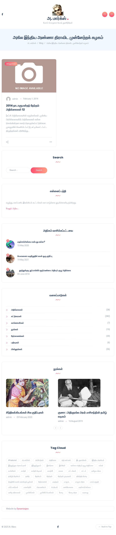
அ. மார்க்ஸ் (58, 18)
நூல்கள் (14, 329)
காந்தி (23, 471)
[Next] (60, 428)
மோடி (61, 493)
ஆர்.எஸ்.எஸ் (66, 460)
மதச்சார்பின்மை (85, 487)
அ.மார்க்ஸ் (26, 460)
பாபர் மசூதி (94, 482)
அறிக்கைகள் (17, 310)
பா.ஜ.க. (67, 482)
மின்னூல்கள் (11, 64)
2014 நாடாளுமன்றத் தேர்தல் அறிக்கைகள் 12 (22, 107)
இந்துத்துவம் (36, 466)
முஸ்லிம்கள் (30, 493)
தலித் (27, 476)
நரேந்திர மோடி (81, 476)
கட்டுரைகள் (16, 316)
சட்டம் (83, 471)
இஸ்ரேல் (62, 466)
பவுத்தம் (55, 482)
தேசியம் (38, 476)
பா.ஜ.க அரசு (79, 482)
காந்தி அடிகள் (36, 471)
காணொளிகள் (17, 323)
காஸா (61, 471)
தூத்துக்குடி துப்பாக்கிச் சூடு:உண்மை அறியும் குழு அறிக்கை (44, 270)
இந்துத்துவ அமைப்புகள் (17, 466)
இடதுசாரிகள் (81, 460)
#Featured (12, 460)
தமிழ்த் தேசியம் (14, 476)
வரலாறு (85, 493)
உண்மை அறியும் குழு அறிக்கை (82, 466)
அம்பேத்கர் (39, 460)
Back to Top (106, 527)
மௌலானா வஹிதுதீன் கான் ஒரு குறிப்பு (34, 256)
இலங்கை (50, 466)
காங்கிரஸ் (12, 471)
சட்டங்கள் (72, 471)
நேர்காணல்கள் (17, 336)
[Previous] (55, 428)
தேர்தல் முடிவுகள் (64, 476)
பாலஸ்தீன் (27, 487)
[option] (32, 399)
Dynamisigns (23, 508)
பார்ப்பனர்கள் (13, 487)
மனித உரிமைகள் (14, 493)
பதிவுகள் (15, 342)
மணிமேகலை (68, 487)
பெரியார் (54, 487)
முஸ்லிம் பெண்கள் (47, 493)
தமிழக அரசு (96, 471)
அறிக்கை (52, 460)
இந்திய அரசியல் (98, 460)
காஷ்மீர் (50, 471)
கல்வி (101, 466)
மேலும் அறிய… (12, 208)
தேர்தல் (49, 476)
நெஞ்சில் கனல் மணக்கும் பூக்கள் (20, 482)
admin (15, 99)
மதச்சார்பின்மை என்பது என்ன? (31, 241)
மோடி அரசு (73, 493)
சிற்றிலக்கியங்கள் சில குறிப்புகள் (25, 412)
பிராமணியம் (41, 487)
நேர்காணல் (42, 482)
